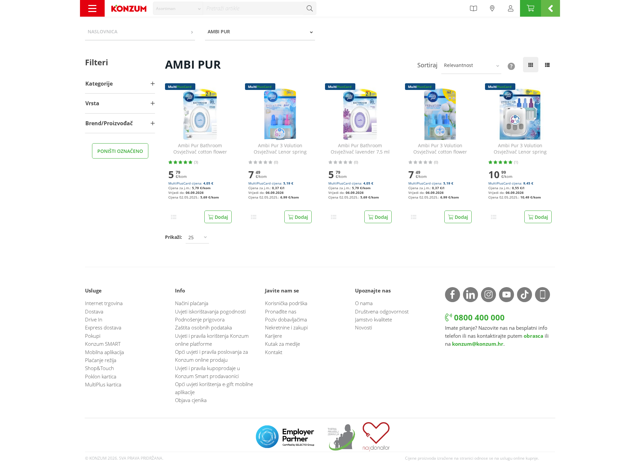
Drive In (93, 319)
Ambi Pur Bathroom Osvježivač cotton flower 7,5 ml (200, 149)
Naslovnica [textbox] (102, 31)
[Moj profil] (510, 8)
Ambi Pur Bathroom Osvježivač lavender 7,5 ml (360, 149)
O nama (364, 303)
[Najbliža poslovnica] (492, 8)
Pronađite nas (280, 311)
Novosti (363, 327)
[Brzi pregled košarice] (550, 8)
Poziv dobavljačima (286, 319)
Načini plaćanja (191, 303)
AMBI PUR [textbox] (219, 31)
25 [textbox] (191, 237)
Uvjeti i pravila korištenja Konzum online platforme (212, 339)
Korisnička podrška (286, 303)
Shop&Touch (99, 368)
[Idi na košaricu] (530, 8)
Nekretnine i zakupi (286, 327)
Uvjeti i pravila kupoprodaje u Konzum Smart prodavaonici (207, 372)
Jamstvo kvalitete (373, 319)
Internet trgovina (104, 303)
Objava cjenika (191, 400)
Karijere (273, 335)
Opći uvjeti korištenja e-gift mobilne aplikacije (214, 388)
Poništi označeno (120, 151)
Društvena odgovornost (382, 311)
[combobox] (178, 8)
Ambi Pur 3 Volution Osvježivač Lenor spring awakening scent (520, 149)
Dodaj (220, 217)
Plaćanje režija (100, 360)
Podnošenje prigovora (200, 319)
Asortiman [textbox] (165, 8)
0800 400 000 (478, 317)
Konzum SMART (103, 343)
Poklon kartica (100, 376)
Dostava (94, 311)
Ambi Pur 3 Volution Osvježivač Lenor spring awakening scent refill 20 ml (280, 149)
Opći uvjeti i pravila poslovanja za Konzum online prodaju (211, 355)
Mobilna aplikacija (104, 352)
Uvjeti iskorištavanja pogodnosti (210, 311)
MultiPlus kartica (103, 384)
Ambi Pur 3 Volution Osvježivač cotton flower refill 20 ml (440, 149)
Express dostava (103, 327)
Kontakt (273, 352)
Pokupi (92, 335)
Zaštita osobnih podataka (203, 327)
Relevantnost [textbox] (458, 65)
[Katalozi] (473, 8)
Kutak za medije (282, 343)
